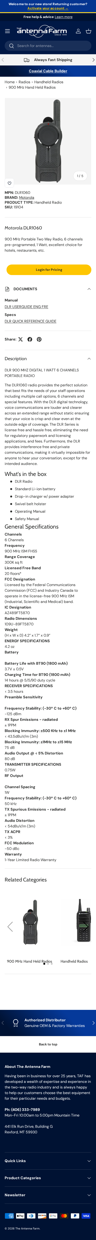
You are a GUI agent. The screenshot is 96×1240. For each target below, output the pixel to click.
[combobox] (48, 46)
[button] (86, 927)
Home (10, 82)
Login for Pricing (49, 270)
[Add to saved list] (9, 183)
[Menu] (7, 31)
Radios (24, 82)
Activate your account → (47, 8)
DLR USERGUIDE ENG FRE (26, 306)
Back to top (48, 1044)
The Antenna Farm (27, 1228)
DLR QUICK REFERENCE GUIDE (30, 321)
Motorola (26, 197)
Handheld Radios (48, 82)
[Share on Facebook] (29, 339)
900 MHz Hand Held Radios (32, 87)
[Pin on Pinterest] (39, 339)
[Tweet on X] (20, 339)
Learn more (63, 17)
